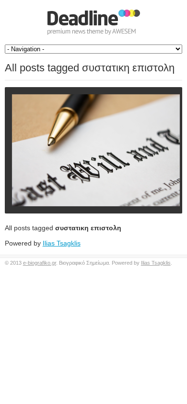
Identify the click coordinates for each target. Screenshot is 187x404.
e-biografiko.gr (39, 263)
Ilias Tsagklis (62, 243)
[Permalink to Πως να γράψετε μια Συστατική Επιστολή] (94, 150)
